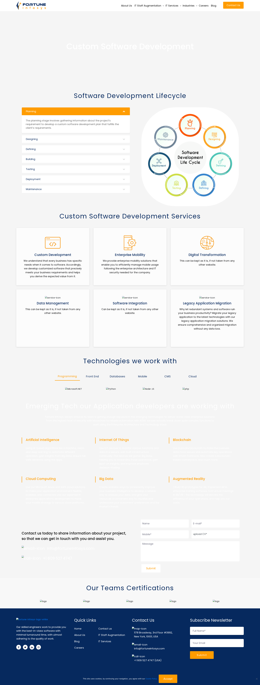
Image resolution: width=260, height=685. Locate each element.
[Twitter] (25, 647)
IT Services (171, 5)
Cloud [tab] (192, 376)
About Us (126, 5)
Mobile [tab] (142, 376)
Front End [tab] (92, 376)
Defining (31, 149)
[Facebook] (18, 647)
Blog (213, 5)
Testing (30, 169)
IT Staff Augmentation (147, 5)
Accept (168, 678)
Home (77, 628)
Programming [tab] (67, 376)
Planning (31, 111)
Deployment (33, 179)
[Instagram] (38, 647)
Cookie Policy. (151, 679)
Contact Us (233, 5)
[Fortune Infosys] (39, 5)
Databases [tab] (117, 376)
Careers (204, 5)
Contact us (105, 628)
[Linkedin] (32, 647)
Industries (188, 5)
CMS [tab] (167, 376)
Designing (32, 139)
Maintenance (34, 189)
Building (30, 159)
